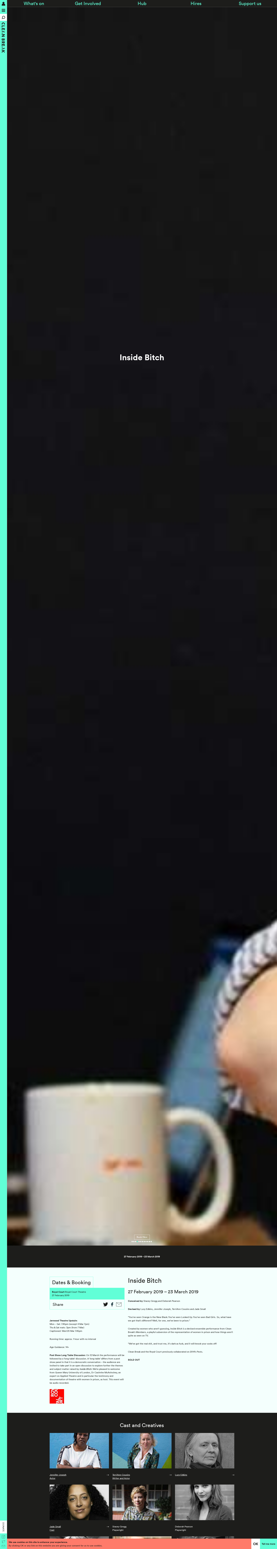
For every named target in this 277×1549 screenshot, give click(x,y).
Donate (3, 1527)
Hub (142, 3)
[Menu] (3, 10)
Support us (250, 3)
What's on (34, 3)
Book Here (142, 1237)
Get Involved (88, 3)
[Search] (3, 17)
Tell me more (268, 1543)
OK (255, 1544)
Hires (196, 3)
